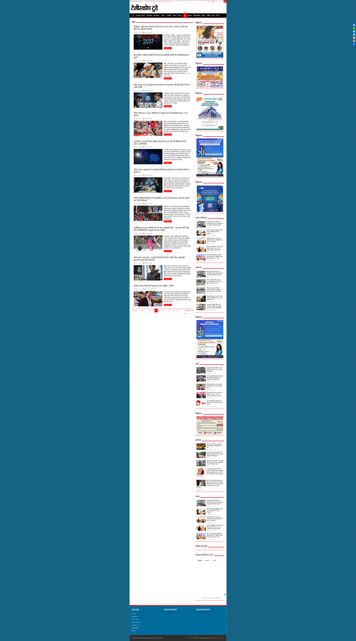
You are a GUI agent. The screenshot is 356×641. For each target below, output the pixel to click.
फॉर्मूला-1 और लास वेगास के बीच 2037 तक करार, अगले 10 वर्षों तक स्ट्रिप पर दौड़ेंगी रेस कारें (161, 28)
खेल (185, 15)
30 (173, 311)
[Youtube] (211, 1)
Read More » (168, 48)
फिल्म (203, 15)
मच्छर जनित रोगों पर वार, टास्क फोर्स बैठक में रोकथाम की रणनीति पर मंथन (214, 281)
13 (149, 311)
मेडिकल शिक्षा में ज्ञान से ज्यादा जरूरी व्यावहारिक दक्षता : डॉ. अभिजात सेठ (215, 298)
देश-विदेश (149, 15)
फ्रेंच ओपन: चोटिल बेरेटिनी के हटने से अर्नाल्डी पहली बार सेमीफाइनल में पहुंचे (161, 56)
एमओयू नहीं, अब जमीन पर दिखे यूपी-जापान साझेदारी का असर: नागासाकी (215, 240)
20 (169, 311)
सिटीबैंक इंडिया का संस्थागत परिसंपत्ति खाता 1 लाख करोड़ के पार (214, 386)
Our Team (153, 1)
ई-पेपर (217, 15)
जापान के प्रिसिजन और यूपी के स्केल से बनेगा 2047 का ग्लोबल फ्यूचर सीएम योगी (215, 248)
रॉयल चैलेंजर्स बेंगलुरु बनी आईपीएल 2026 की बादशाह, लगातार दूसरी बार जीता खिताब (161, 199)
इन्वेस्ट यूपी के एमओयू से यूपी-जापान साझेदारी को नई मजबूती (215, 232)
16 (159, 311)
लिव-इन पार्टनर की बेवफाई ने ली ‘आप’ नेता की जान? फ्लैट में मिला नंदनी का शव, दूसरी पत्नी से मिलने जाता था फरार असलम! (209, 484)
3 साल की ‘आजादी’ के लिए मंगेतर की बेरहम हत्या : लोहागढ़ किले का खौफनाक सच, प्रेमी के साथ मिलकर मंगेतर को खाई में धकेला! (209, 472)
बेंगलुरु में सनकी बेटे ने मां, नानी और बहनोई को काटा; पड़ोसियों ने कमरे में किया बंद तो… (215, 462)
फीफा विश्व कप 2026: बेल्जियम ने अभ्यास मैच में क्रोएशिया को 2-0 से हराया (160, 114)
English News (140, 15)
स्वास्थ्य (190, 15)
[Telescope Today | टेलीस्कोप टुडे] (144, 7)
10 (142, 311)
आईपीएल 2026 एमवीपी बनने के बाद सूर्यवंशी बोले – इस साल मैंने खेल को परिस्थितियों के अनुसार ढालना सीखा (161, 229)
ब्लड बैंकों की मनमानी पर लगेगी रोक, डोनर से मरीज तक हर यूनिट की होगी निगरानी (215, 223)
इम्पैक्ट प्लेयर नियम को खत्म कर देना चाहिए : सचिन (154, 286)
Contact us (168, 1)
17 (163, 311)
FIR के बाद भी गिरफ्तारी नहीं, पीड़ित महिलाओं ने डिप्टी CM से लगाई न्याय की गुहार (215, 454)
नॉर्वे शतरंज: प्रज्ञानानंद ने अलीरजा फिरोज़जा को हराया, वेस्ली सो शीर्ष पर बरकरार (162, 171)
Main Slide (147, 32)
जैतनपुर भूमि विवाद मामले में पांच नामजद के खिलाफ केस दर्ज (214, 446)
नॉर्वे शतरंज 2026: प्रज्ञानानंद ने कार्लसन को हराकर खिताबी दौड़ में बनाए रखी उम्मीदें (162, 86)
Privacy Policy (161, 1)
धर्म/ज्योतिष (135, 628)
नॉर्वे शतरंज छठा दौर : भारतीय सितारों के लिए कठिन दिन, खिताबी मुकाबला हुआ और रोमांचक (159, 259)
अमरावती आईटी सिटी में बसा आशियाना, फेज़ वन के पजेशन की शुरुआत (215, 370)
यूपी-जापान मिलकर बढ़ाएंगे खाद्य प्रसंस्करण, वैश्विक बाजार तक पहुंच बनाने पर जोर (215, 256)
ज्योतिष (209, 15)
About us (147, 1)
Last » (185, 313)
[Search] (225, 1)
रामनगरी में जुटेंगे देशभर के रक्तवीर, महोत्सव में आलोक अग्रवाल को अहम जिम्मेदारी (214, 306)
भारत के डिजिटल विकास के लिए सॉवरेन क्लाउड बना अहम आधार (214, 403)
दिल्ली (154, 289)
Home (133, 15)
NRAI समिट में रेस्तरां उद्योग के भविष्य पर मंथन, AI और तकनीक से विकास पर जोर (214, 394)
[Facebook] (207, 1)
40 (177, 311)
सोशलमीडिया (196, 15)
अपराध (175, 15)
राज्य (162, 15)
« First (135, 311)
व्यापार (180, 15)
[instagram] (213, 1)
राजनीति (169, 15)
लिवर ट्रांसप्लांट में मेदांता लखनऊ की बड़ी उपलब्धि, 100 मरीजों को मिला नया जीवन (215, 290)
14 (152, 311)
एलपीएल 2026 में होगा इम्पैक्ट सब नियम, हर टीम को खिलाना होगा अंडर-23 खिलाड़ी (160, 143)
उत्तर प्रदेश (156, 15)
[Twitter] (209, 1)
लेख (213, 15)
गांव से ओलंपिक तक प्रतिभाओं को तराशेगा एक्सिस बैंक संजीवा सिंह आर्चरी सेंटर (215, 378)
